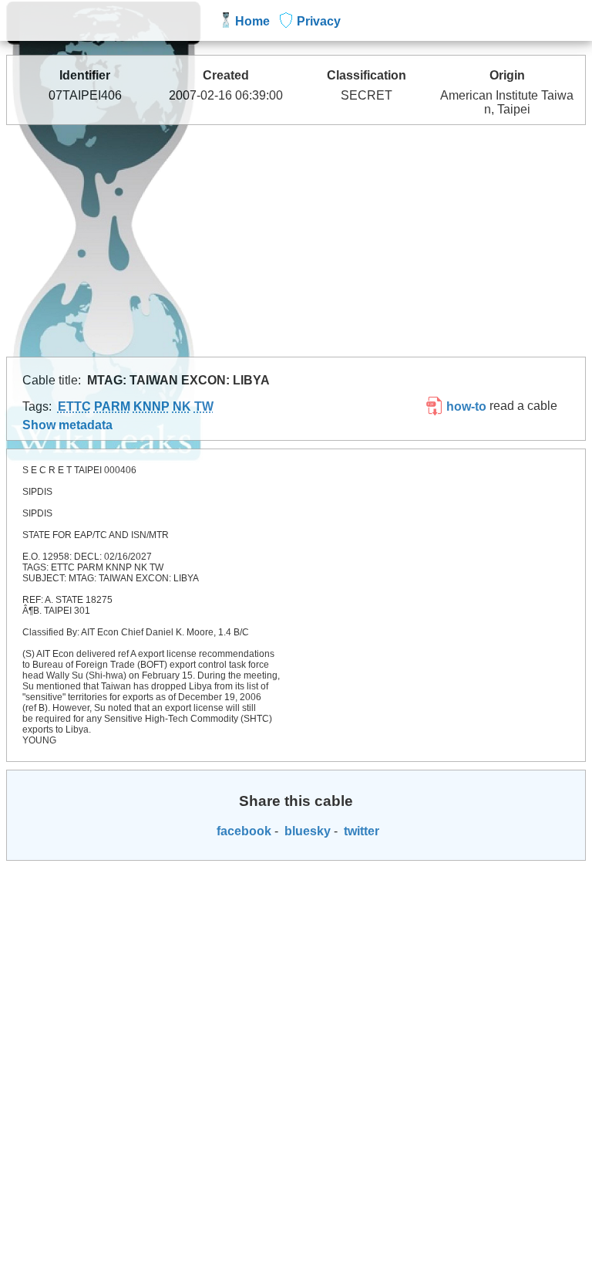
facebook (242, 831)
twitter (360, 831)
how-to (464, 406)
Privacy (319, 21)
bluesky (306, 831)
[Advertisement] (296, 241)
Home (252, 21)
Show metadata (67, 425)
